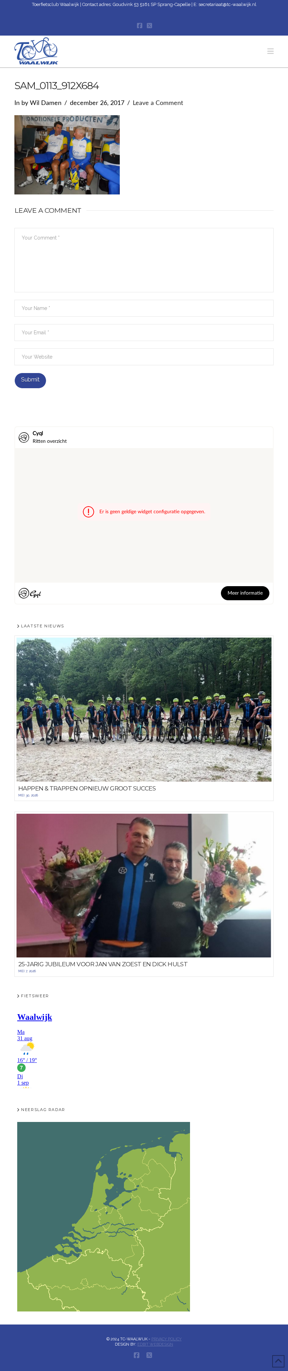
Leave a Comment (158, 103)
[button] (270, 51)
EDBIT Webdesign (155, 1344)
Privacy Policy (166, 1339)
